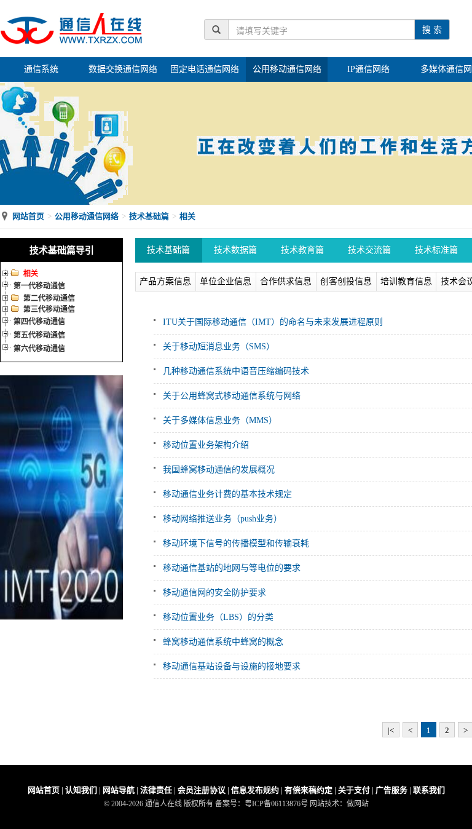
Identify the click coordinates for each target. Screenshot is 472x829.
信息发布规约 (255, 790)
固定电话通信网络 (204, 69)
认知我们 (81, 790)
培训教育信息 (406, 281)
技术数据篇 (235, 250)
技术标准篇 (436, 250)
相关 (187, 216)
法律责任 (156, 790)
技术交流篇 (369, 250)
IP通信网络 (368, 69)
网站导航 (119, 790)
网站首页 (28, 216)
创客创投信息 (346, 281)
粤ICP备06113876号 (276, 803)
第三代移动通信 (49, 309)
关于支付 (354, 790)
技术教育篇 (302, 250)
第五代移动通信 (39, 335)
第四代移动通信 (39, 321)
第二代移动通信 (49, 298)
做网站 (358, 803)
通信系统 (41, 69)
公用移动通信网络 (287, 69)
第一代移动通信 (39, 286)
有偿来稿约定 (308, 790)
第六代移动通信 (39, 348)
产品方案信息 (165, 281)
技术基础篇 (149, 216)
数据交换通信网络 (122, 69)
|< (391, 730)
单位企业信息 (225, 281)
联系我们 (429, 790)
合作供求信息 (286, 281)
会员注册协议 (202, 790)
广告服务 (391, 790)
